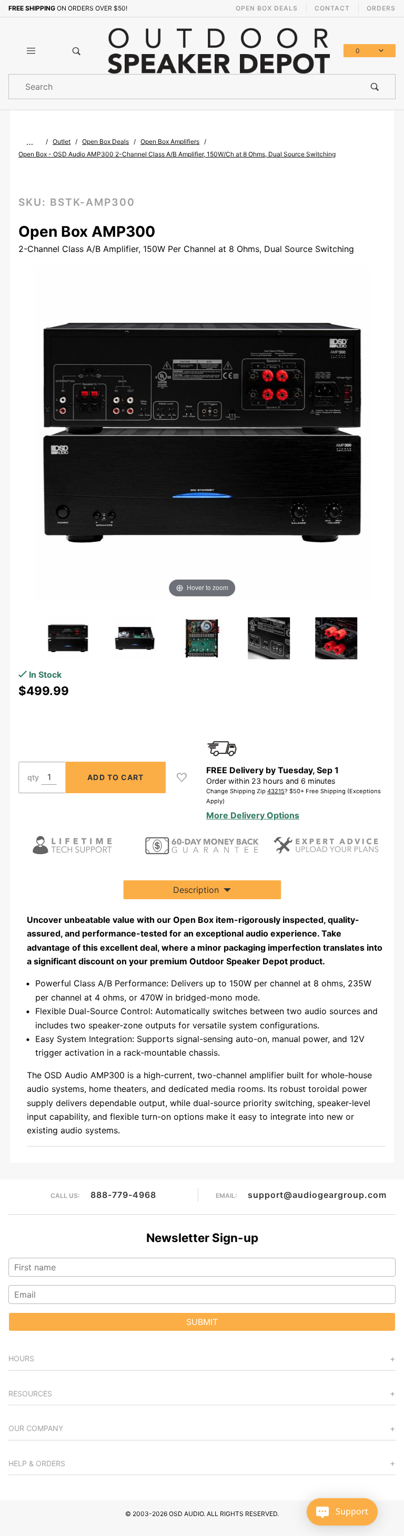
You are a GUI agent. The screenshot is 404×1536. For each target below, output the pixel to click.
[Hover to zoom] (202, 431)
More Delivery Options (252, 815)
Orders (381, 8)
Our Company (35, 1428)
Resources (30, 1393)
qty (33, 777)
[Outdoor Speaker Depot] (218, 50)
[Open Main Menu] (31, 51)
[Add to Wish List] (182, 777)
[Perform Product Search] (375, 87)
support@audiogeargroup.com (317, 1195)
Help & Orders (36, 1463)
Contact (332, 8)
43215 (276, 791)
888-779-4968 (123, 1195)
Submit (202, 1322)
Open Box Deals (267, 8)
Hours (21, 1358)
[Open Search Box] (76, 51)
